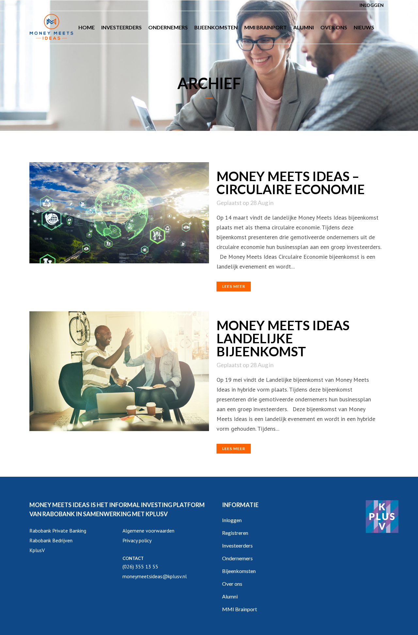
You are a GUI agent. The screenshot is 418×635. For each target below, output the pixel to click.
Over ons (232, 584)
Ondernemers (237, 558)
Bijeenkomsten (239, 571)
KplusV (37, 550)
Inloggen (372, 5)
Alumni (230, 596)
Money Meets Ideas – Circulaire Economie (291, 182)
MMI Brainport (239, 609)
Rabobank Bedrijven (50, 540)
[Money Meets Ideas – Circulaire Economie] (119, 212)
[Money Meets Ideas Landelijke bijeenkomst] (119, 371)
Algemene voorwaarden (148, 530)
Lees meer (233, 286)
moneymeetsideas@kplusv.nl (154, 576)
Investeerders (237, 545)
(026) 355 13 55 (140, 566)
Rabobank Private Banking (57, 530)
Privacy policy (137, 540)
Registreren (235, 533)
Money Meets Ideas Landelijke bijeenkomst (283, 338)
